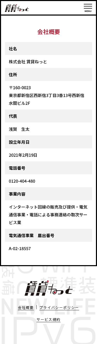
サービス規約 (48, 319)
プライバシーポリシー (59, 307)
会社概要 (26, 307)
